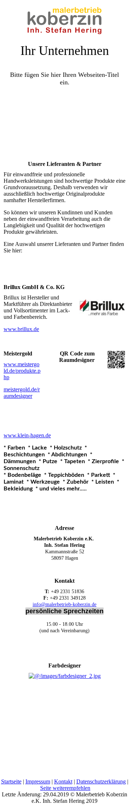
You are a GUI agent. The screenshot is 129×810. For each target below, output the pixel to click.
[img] (64, 18)
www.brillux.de (21, 329)
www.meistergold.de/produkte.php (22, 370)
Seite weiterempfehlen (65, 788)
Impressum (37, 781)
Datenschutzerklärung (101, 781)
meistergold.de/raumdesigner (22, 392)
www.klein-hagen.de (27, 435)
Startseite (11, 781)
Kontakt (63, 781)
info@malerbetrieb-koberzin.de (64, 604)
